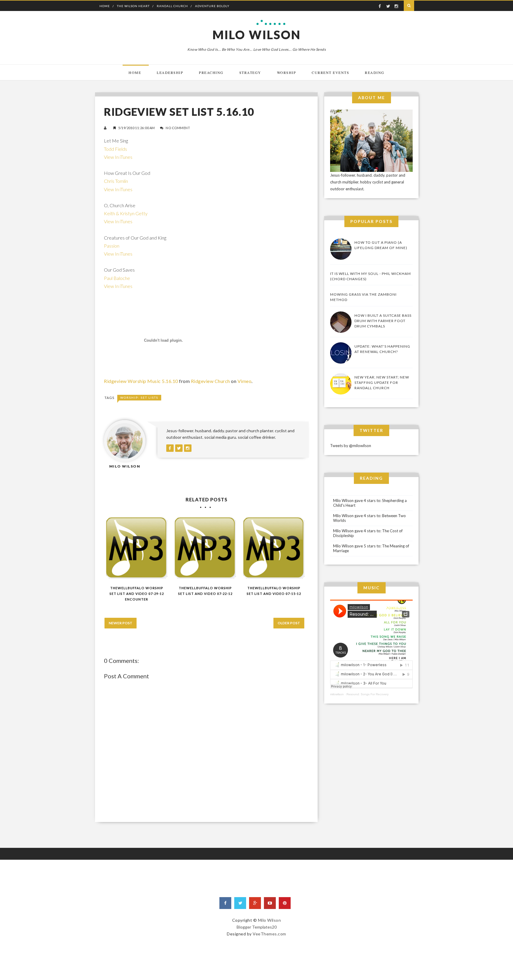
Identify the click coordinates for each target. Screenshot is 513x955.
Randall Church (172, 6)
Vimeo (245, 381)
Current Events (330, 72)
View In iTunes (118, 157)
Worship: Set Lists (139, 397)
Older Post (289, 623)
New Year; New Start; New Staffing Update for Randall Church (381, 382)
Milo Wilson (257, 35)
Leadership (170, 72)
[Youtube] (270, 903)
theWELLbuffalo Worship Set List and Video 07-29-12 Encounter (137, 593)
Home (104, 6)
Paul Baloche (117, 278)
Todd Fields (115, 149)
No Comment (178, 128)
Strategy (250, 72)
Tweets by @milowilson (350, 445)
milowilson (337, 694)
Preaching (211, 72)
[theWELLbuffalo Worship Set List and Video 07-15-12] (274, 548)
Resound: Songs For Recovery (367, 694)
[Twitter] (240, 903)
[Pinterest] (285, 903)
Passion (111, 245)
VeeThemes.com (269, 933)
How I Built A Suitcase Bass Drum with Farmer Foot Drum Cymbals (382, 320)
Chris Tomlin (116, 181)
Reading (374, 72)
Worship (286, 72)
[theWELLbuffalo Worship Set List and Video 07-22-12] (205, 548)
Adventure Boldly (212, 6)
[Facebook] (225, 903)
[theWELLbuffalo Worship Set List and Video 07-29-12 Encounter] (137, 548)
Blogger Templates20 (257, 926)
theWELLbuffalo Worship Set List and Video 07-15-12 (274, 591)
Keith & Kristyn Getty (126, 213)
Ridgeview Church (210, 381)
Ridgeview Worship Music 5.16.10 (141, 381)
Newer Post (120, 623)
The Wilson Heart (133, 6)
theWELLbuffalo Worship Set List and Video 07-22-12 (205, 591)
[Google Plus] (255, 903)
